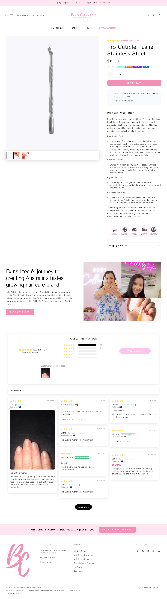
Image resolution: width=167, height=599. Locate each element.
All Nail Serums (81, 551)
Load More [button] (83, 507)
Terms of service (60, 591)
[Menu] (12, 15)
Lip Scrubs (78, 567)
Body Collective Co (19, 587)
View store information (123, 101)
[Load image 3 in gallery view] (25, 155)
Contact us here (46, 562)
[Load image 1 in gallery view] (10, 155)
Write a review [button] (134, 351)
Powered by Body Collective (16, 591)
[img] (16, 401)
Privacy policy (46, 591)
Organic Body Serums (84, 563)
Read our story (20, 312)
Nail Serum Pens (81, 559)
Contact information (15, 594)
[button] (148, 15)
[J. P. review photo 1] (32, 440)
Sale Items (78, 571)
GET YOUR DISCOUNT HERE (117, 530)
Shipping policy (74, 591)
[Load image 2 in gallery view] (17, 155)
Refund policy (34, 591)
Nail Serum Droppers (83, 555)
